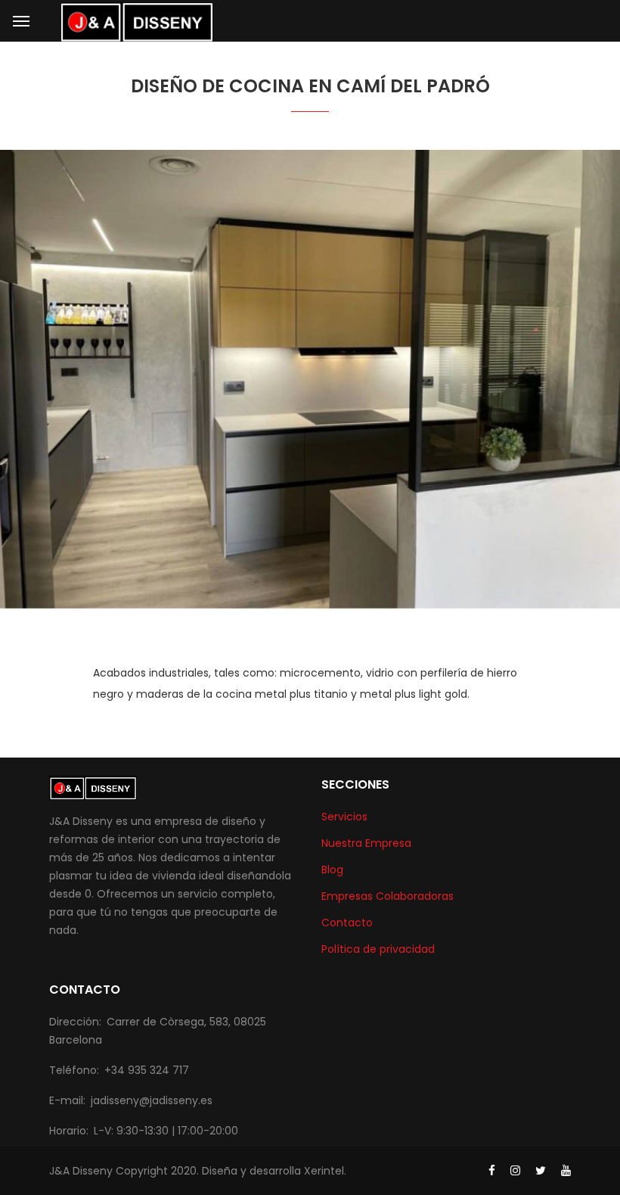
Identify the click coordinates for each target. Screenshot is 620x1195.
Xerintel (324, 1170)
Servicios (344, 816)
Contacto (347, 922)
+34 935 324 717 (146, 1070)
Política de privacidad (378, 949)
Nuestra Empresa (366, 843)
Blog (332, 869)
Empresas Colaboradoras (387, 896)
